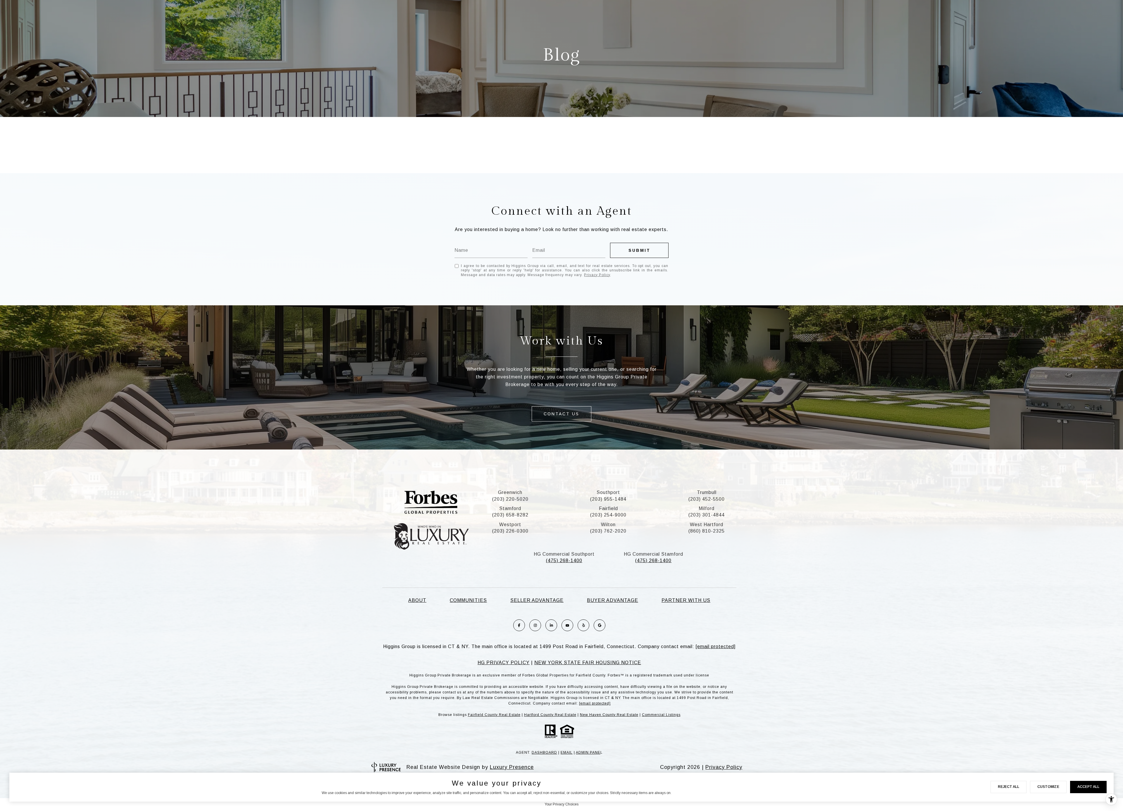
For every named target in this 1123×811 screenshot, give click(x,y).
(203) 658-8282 (510, 514)
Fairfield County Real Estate (494, 715)
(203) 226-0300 (510, 530)
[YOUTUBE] (567, 625)
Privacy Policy (597, 275)
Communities (468, 600)
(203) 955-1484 (608, 499)
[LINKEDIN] (551, 625)
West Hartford (706, 524)
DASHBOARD (544, 752)
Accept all (1088, 787)
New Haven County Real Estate (609, 715)
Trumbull (706, 492)
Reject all (1008, 787)
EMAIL (567, 752)
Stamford (510, 508)
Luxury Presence (512, 767)
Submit (639, 250)
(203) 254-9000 (608, 514)
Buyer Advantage (612, 600)
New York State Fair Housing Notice (587, 662)
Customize (1048, 787)
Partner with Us (686, 600)
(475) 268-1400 (564, 560)
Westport (510, 524)
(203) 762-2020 (608, 530)
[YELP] (583, 625)
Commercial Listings (661, 715)
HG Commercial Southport (564, 554)
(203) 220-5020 (510, 499)
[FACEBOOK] (519, 625)
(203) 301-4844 (706, 514)
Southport (608, 492)
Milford (706, 508)
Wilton (608, 524)
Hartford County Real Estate (550, 715)
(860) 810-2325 (706, 530)
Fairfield (608, 508)
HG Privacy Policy (504, 662)
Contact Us (561, 413)
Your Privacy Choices (561, 804)
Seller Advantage (537, 600)
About (417, 600)
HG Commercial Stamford (653, 554)
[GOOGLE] (599, 625)
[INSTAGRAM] (535, 625)
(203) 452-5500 (706, 499)
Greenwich (510, 492)
